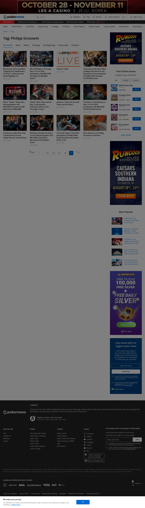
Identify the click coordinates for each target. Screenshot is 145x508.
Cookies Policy (15, 505)
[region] (72, 502)
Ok (83, 502)
